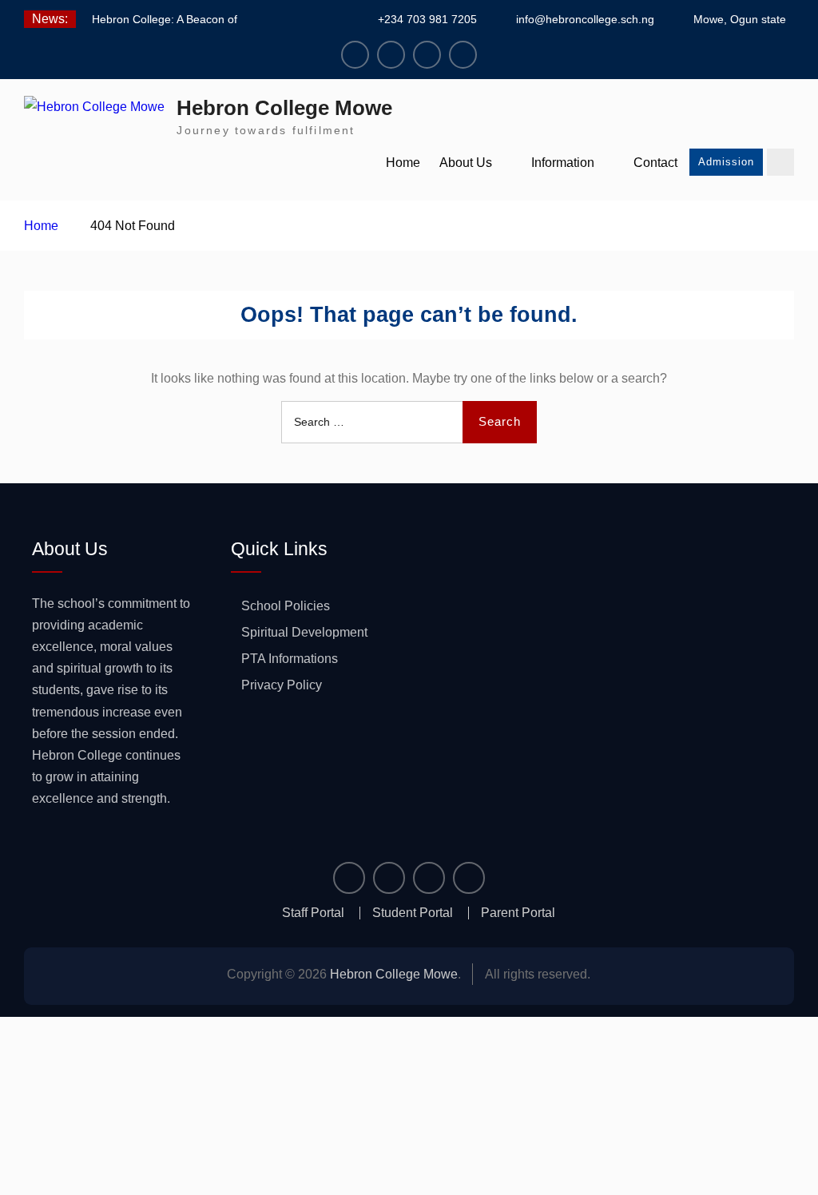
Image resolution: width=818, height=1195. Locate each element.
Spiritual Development (304, 632)
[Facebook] (355, 55)
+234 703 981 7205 (427, 19)
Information (562, 162)
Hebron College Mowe (284, 108)
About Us (465, 162)
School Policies (285, 606)
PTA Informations (289, 658)
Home (403, 162)
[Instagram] (391, 55)
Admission (726, 162)
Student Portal (412, 913)
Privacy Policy (281, 685)
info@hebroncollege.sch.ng (585, 19)
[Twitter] (427, 55)
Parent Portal (518, 913)
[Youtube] (463, 55)
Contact (655, 162)
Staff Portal (313, 913)
